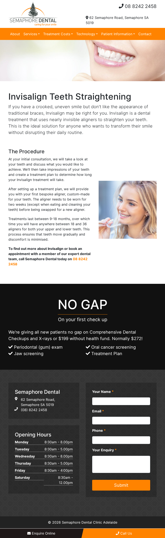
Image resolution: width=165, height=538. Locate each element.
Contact (144, 34)
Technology (85, 34)
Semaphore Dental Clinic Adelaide (89, 522)
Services (30, 34)
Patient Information (116, 34)
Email (98, 411)
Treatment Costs (56, 34)
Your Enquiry (104, 450)
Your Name (103, 391)
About (15, 34)
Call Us (125, 533)
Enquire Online (43, 533)
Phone (99, 430)
